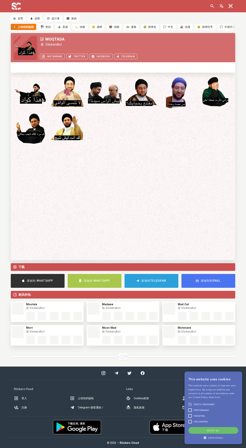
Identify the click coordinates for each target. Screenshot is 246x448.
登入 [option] (24, 398)
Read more (214, 397)
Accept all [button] (213, 430)
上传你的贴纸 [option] (86, 398)
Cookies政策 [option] (141, 398)
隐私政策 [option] (139, 407)
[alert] (213, 408)
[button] (221, 6)
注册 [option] (24, 407)
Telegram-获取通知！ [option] (91, 407)
